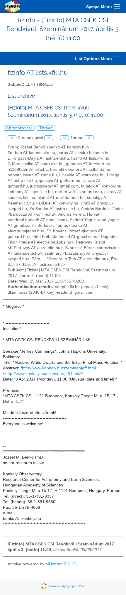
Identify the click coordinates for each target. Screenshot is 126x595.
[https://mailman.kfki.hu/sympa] (13, 6)
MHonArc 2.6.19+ (61, 564)
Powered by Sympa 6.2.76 (67, 586)
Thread (46, 128)
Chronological (19, 128)
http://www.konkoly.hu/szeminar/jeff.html (59, 368)
